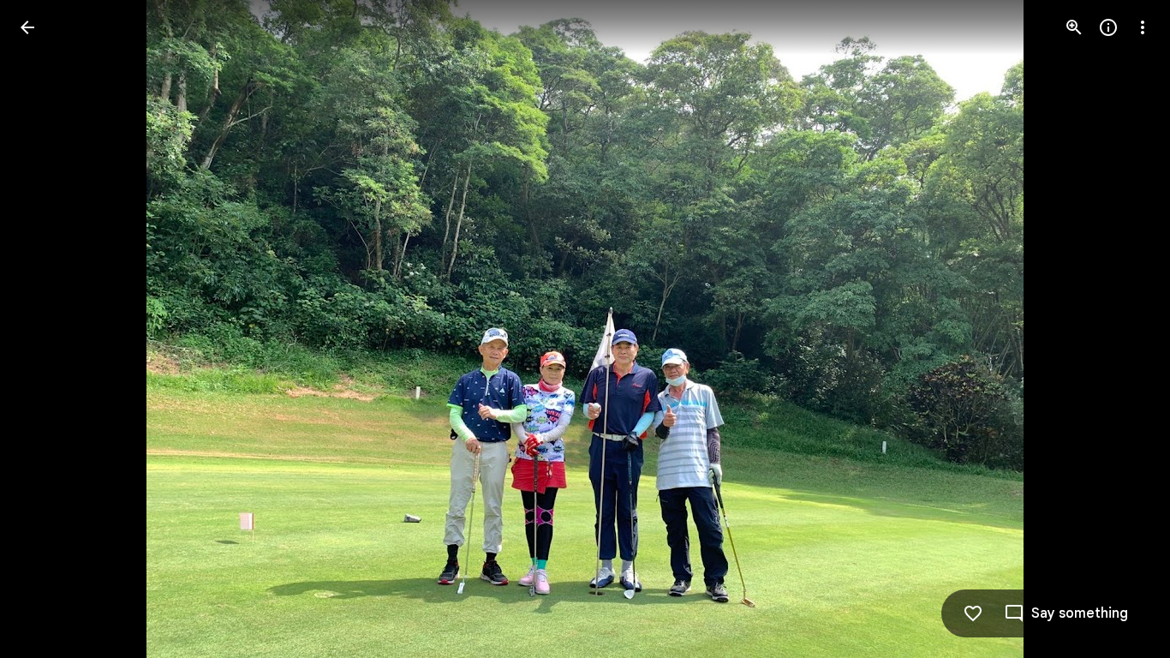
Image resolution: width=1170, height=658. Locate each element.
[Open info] (1108, 27)
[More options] (1142, 27)
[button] (48, 329)
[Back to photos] (27, 27)
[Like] (973, 613)
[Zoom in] (1074, 27)
